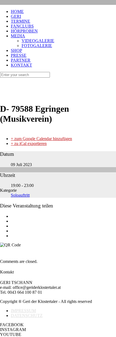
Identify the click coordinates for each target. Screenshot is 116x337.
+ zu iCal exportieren (29, 143)
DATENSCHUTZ (27, 315)
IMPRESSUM (23, 310)
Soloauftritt (20, 195)
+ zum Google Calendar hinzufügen (41, 138)
